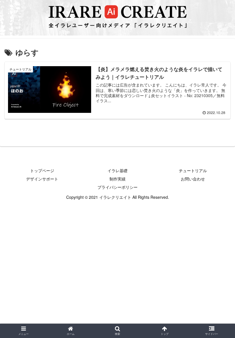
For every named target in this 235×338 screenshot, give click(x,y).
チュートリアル (193, 170)
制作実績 (117, 179)
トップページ (42, 170)
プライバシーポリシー (117, 187)
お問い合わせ (193, 179)
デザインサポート (42, 179)
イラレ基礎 (117, 170)
